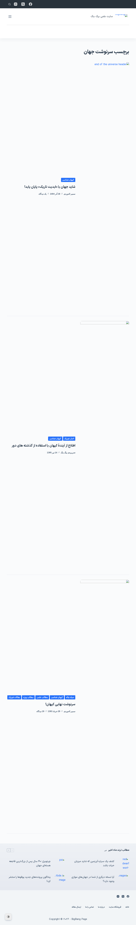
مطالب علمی (42, 697)
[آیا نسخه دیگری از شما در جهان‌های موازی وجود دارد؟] (123, 879)
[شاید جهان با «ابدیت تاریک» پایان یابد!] (104, 186)
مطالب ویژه (28, 697)
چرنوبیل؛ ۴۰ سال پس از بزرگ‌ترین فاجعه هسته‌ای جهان (30, 863)
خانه (127, 907)
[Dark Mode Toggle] (8, 916)
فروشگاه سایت (115, 907)
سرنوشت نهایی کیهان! (60, 704)
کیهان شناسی (68, 180)
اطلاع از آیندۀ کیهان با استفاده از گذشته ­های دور (43, 445)
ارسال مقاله (76, 907)
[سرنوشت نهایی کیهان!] (104, 704)
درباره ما (101, 907)
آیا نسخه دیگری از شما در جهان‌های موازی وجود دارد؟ (92, 879)
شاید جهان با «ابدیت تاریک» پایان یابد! (49, 186)
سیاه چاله (70, 697)
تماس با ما (89, 907)
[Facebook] (30, 4)
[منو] (9, 16)
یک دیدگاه (42, 194)
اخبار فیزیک (69, 438)
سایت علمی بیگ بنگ (102, 16)
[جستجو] (9, 4)
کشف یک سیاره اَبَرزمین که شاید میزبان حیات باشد (94, 863)
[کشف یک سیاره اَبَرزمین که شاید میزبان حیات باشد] (123, 863)
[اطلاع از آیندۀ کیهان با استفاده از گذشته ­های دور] (104, 445)
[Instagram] (15, 4)
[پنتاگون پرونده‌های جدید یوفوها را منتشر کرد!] (60, 879)
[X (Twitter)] (23, 4)
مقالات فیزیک (14, 697)
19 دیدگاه (40, 711)
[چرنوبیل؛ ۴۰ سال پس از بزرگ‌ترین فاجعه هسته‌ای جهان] (60, 863)
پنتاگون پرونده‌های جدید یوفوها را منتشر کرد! (30, 879)
